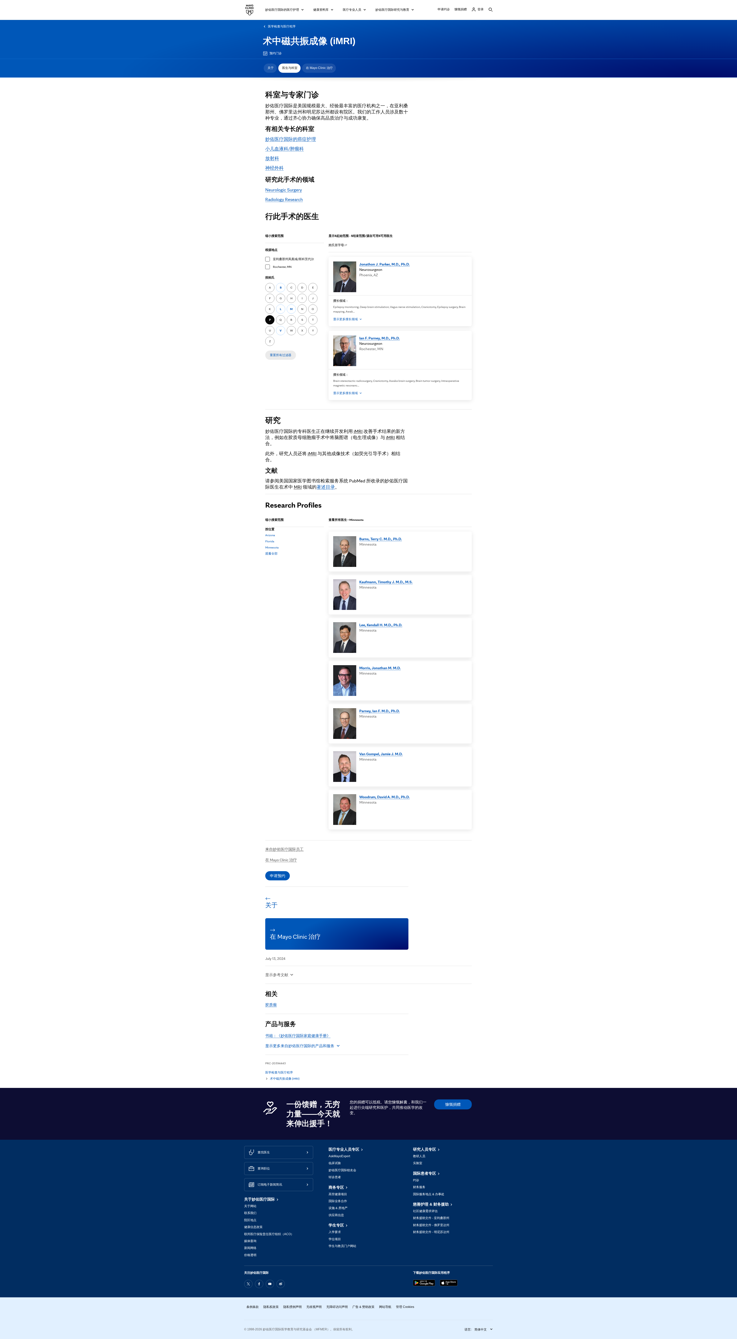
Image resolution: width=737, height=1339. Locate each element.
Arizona (270, 535)
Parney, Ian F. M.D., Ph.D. (379, 711)
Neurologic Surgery (283, 190)
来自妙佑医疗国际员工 (284, 849)
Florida (269, 541)
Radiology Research (284, 199)
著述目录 (325, 487)
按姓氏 (269, 277)
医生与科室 (289, 67)
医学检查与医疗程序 (282, 26)
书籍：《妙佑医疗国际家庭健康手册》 (297, 1035)
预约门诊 (275, 53)
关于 (271, 67)
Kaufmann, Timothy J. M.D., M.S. (386, 582)
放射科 (272, 158)
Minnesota (272, 547)
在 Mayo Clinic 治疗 (319, 67)
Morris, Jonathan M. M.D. (380, 668)
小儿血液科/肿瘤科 (284, 148)
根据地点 (271, 250)
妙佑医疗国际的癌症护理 (290, 139)
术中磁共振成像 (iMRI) (309, 41)
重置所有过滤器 (280, 355)
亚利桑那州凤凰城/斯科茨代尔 (293, 259)
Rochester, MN (282, 267)
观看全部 (271, 553)
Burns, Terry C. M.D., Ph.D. (380, 539)
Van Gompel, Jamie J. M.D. (381, 754)
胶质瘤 (271, 1004)
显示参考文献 (276, 975)
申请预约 (277, 875)
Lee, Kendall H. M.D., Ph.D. (380, 625)
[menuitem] (270, 68)
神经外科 (274, 168)
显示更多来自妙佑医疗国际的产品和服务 (299, 1046)
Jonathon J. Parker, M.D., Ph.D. (384, 264)
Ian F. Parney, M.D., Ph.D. (379, 338)
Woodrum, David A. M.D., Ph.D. (384, 797)
